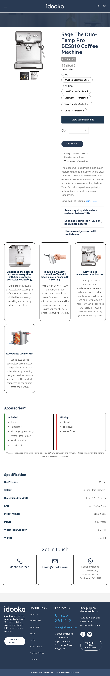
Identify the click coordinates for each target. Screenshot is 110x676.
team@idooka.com (55, 567)
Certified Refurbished (76, 91)
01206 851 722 (19, 567)
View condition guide (83, 119)
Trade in (33, 659)
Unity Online (74, 672)
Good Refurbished (74, 111)
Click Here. (91, 201)
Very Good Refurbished (76, 104)
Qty (63, 130)
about (32, 634)
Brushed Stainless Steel (77, 80)
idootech (34, 614)
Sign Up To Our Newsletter (91, 645)
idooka (35, 672)
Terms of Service (37, 653)
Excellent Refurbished (76, 98)
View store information (76, 161)
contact (33, 640)
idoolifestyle (35, 620)
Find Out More (14, 640)
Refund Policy (36, 646)
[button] (6, 6)
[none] (24, 75)
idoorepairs (35, 627)
